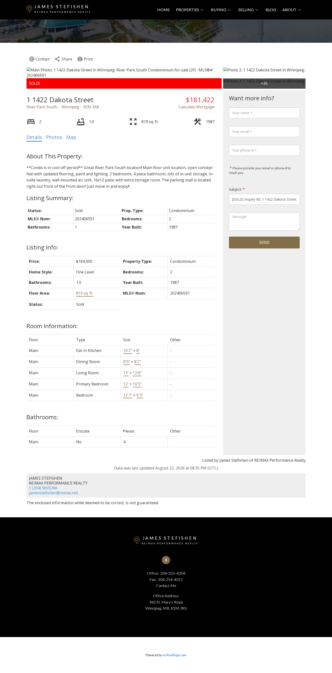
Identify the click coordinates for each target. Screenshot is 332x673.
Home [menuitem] (163, 9)
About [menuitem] (289, 9)
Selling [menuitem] (246, 9)
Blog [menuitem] (271, 9)
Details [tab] (34, 137)
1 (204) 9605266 (43, 488)
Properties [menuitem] (187, 9)
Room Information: (52, 326)
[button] (166, 560)
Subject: (235, 189)
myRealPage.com (174, 655)
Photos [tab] (54, 137)
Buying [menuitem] (218, 9)
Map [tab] (71, 137)
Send (264, 242)
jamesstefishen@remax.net (53, 492)
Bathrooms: (42, 417)
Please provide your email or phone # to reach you (260, 170)
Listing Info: (42, 247)
